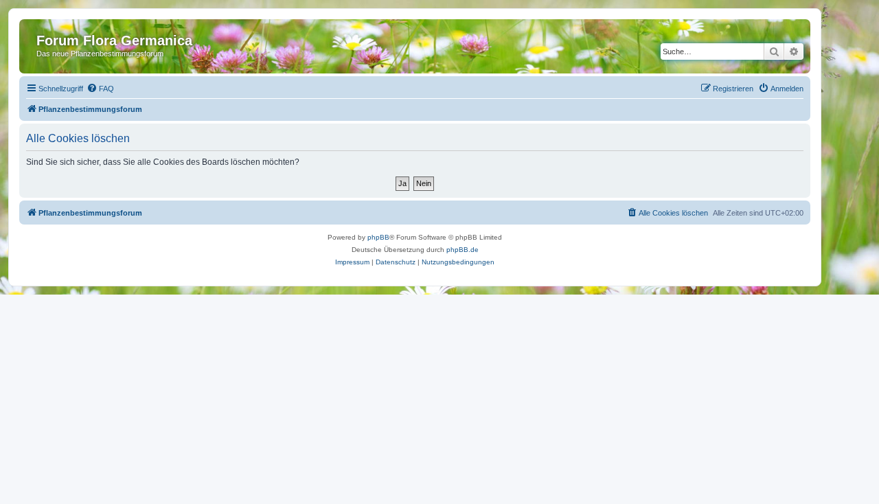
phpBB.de (462, 249)
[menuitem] (100, 88)
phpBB (378, 237)
